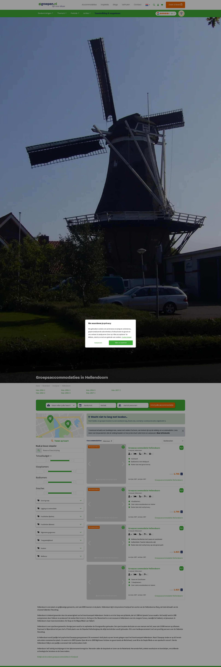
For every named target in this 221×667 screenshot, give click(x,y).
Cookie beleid (126, 337)
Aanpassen (98, 343)
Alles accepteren (121, 343)
